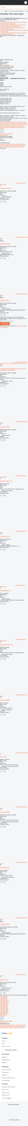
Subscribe (5, 323)
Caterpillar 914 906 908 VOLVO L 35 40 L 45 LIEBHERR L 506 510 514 (13, 369)
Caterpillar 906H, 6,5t (6, 644)
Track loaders (19, 123)
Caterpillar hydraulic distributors (12, 145)
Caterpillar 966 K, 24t (6, 481)
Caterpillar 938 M (5, 427)
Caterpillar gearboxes (8, 146)
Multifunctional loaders (12, 122)
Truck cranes (20, 126)
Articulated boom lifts (14, 127)
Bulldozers (14, 126)
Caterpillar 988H (4, 536)
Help (3, 1043)
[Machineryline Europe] (10, 2)
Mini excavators (10, 124)
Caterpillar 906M (5, 812)
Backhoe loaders (4, 127)
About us (4, 1041)
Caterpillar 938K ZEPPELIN (7, 25)
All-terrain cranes (18, 124)
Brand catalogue (6, 1080)
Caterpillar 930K (4, 30)
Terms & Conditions (6, 1069)
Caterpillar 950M (4, 22)
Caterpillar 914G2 (5, 243)
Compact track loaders (10, 123)
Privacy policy (5, 1072)
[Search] (25, 7)
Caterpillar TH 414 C (6, 188)
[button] (25, 2)
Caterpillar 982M (5, 924)
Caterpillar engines (19, 146)
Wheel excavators (7, 126)
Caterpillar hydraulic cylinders (7, 144)
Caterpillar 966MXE (5, 27)
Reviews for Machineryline (8, 1077)
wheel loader (6, 65)
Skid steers (3, 122)
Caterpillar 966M (4, 32)
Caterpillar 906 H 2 (5, 590)
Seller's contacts (6, 1046)
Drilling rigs (22, 127)
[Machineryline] (6, 11)
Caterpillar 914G (4, 867)
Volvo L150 (3, 756)
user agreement (4, 327)
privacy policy (20, 326)
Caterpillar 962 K (5, 300)
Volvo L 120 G (4, 979)
